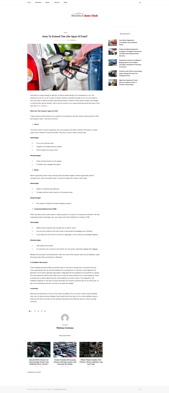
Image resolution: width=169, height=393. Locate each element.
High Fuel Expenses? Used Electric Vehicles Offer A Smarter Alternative (128, 82)
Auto (29, 2)
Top (140, 389)
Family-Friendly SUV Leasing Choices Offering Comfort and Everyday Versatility (65, 362)
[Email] (18, 116)
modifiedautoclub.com (59, 389)
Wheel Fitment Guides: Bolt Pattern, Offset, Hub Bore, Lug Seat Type (91, 362)
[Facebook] (18, 101)
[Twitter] (18, 106)
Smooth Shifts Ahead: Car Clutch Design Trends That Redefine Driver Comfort (39, 362)
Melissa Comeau (65, 327)
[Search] (140, 2)
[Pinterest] (18, 111)
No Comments (71, 40)
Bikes (47, 2)
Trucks (56, 2)
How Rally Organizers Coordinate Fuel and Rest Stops (128, 42)
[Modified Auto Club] (84, 15)
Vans (65, 2)
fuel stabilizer (42, 106)
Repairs (38, 2)
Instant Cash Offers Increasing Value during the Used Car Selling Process (130, 73)
